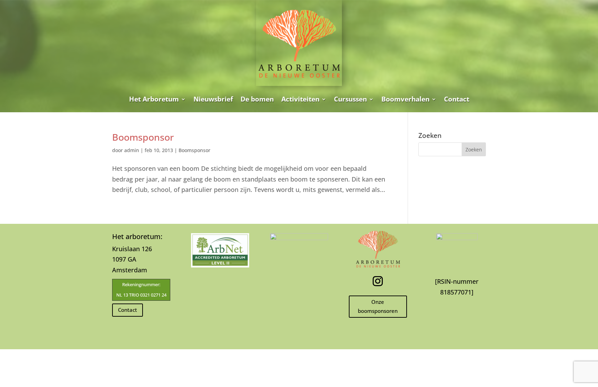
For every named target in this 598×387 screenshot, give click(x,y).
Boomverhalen (405, 99)
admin (131, 150)
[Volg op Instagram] (378, 281)
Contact (456, 99)
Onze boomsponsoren (378, 306)
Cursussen (350, 99)
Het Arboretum (154, 99)
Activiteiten (300, 99)
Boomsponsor (143, 137)
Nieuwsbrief (213, 99)
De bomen (257, 99)
